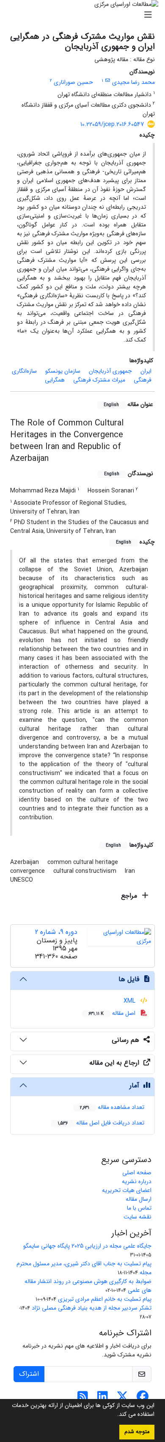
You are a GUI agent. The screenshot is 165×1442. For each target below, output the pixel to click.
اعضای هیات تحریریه (126, 1190)
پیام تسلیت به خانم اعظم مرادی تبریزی (104, 1299)
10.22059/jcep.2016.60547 (112, 124)
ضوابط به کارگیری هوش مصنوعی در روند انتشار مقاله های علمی (88, 1286)
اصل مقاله (112, 1013)
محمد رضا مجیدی (133, 82)
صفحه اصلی (136, 1172)
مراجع (130, 895)
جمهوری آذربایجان (110, 371)
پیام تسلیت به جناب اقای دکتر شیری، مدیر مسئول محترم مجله (83, 1268)
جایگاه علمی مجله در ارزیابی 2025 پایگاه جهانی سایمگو (87, 1246)
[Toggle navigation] (85, 15)
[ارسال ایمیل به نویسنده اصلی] (107, 80)
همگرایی (55, 380)
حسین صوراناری (73, 82)
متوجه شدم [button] (136, 1432)
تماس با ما (139, 1208)
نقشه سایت (137, 1216)
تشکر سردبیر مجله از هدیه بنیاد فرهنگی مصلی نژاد (91, 1308)
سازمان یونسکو (62, 371)
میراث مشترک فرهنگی (99, 380)
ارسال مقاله (138, 1199)
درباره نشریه (136, 1181)
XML (130, 1001)
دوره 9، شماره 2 (56, 932)
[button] (114, 1415)
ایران (145, 371)
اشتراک (29, 1374)
